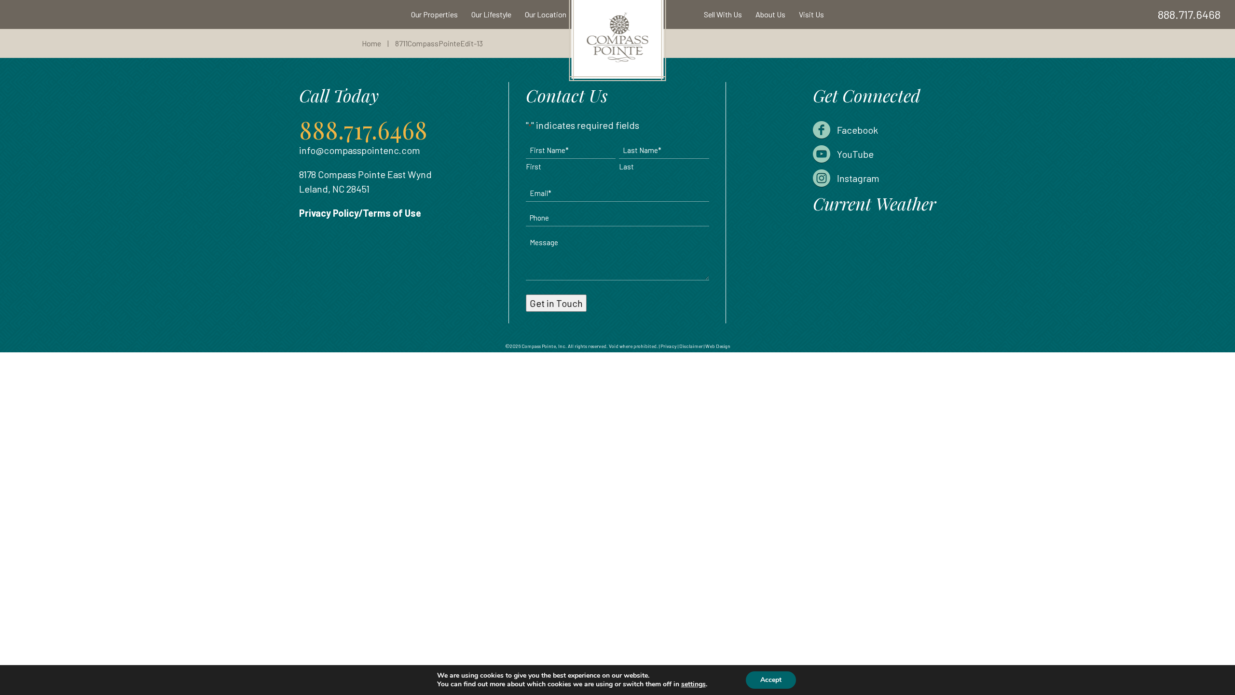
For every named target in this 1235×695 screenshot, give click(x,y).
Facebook (857, 130)
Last (626, 166)
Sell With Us (723, 14)
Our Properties (434, 14)
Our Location (545, 14)
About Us (770, 14)
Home (371, 43)
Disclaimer (691, 346)
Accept (771, 679)
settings (693, 684)
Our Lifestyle (491, 14)
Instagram (858, 178)
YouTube (855, 154)
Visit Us (811, 14)
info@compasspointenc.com (359, 150)
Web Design (717, 346)
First (533, 166)
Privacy (668, 346)
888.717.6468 (1189, 14)
